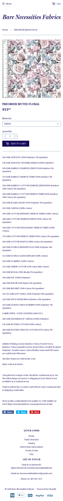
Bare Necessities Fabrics (23, 489)
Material (6, 118)
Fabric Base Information (31, 447)
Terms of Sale (31, 450)
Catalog (31, 443)
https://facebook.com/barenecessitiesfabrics (31, 468)
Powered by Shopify (46, 489)
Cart (58, 4)
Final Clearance (31, 439)
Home (5, 30)
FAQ (31, 454)
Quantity (7, 131)
